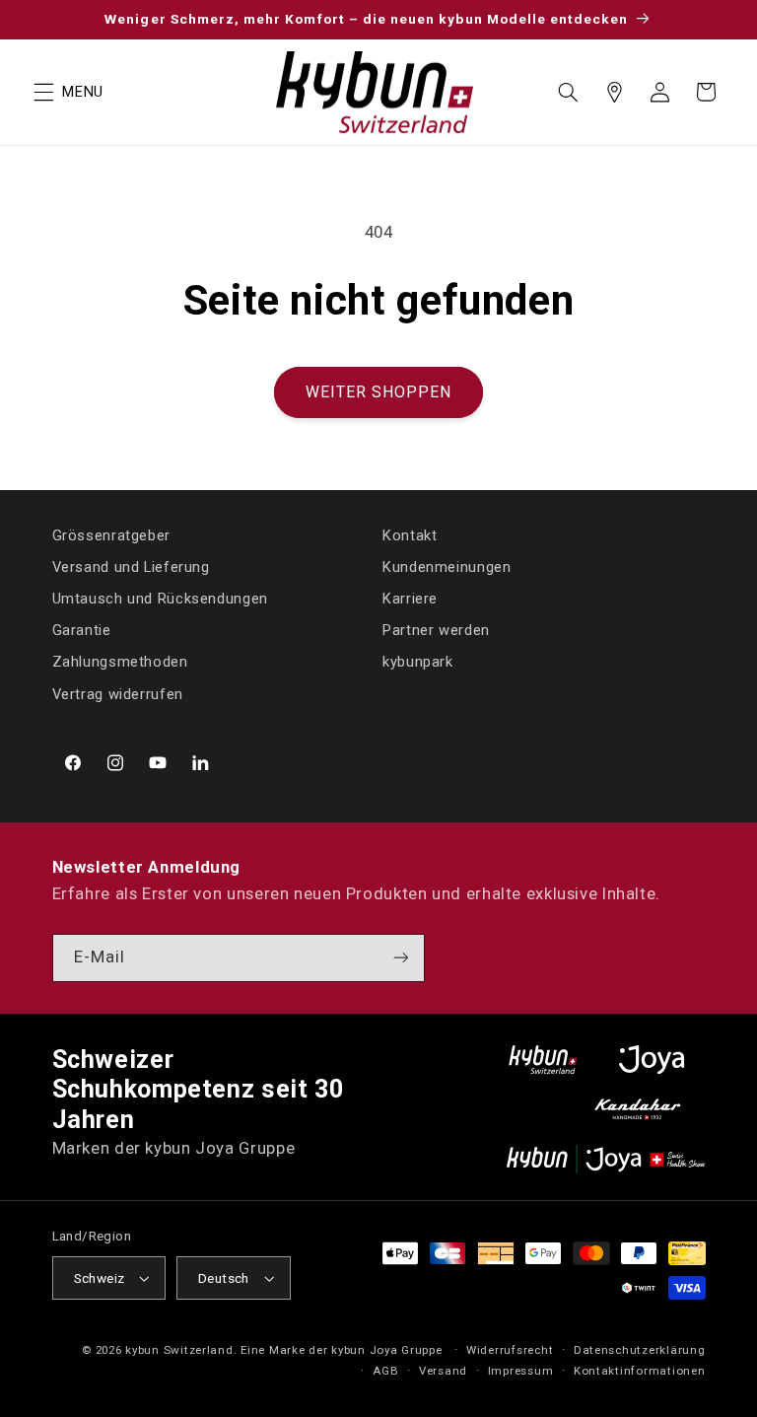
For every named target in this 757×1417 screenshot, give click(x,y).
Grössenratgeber (111, 535)
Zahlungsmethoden (120, 662)
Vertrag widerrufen (117, 694)
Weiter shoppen (379, 392)
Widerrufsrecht (509, 1350)
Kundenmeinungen (446, 567)
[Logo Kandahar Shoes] (637, 1109)
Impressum (521, 1371)
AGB (385, 1371)
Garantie (81, 630)
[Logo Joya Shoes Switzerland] (651, 1059)
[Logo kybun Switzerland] (543, 1059)
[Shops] (614, 91)
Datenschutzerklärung (640, 1350)
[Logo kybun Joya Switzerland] (606, 1159)
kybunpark (417, 662)
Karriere (410, 598)
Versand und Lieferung (131, 567)
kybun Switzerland (179, 1350)
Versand (443, 1371)
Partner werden (436, 630)
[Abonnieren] (400, 958)
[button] (43, 91)
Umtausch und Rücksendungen (160, 598)
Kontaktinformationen (640, 1371)
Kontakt (409, 535)
